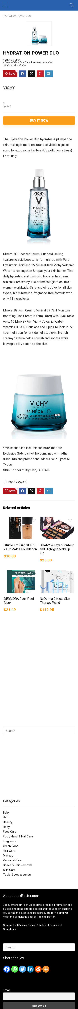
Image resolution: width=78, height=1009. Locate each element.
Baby (6, 812)
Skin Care (25, 62)
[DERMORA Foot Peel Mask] (21, 573)
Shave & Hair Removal (17, 865)
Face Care (9, 831)
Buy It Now (39, 120)
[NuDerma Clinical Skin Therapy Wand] (57, 573)
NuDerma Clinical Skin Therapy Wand (55, 601)
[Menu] (5, 5)
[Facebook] (6, 969)
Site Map (42, 925)
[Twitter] (22, 969)
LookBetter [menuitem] (9, 904)
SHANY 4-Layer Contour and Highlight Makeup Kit (57, 549)
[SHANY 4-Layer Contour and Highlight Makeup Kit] (57, 519)
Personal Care (12, 62)
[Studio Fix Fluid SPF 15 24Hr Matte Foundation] (21, 519)
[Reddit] (38, 969)
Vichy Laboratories (16, 65)
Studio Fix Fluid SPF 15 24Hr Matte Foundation (20, 547)
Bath (6, 817)
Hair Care (9, 851)
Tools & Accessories (41, 62)
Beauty (7, 822)
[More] (45, 969)
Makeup (8, 855)
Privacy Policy (27, 925)
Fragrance (9, 841)
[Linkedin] (30, 969)
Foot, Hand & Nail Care (18, 836)
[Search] (72, 5)
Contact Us (10, 925)
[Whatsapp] (14, 969)
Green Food (10, 846)
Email (6, 990)
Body (6, 827)
